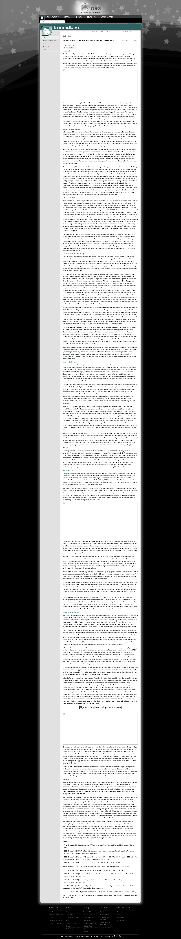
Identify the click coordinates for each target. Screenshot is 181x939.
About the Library (88, 912)
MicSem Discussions (49, 47)
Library (78, 17)
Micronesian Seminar (67, 936)
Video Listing (71, 915)
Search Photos (88, 926)
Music (68, 926)
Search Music (88, 932)
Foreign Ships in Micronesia (105, 923)
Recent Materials (88, 917)
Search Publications (90, 923)
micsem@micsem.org (85, 936)
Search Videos (88, 929)
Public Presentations (49, 50)
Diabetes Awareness (106, 912)
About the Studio (72, 917)
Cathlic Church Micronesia (104, 918)
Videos (68, 912)
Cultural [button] (71, 47)
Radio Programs (71, 929)
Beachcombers (104, 915)
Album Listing (71, 923)
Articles (45, 38)
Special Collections (89, 915)
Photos (68, 920)
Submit (63, 22)
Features (91, 17)
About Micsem (107, 17)
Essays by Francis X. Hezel (106, 928)
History (119, 915)
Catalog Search (87, 920)
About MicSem (123, 908)
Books (45, 44)
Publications (53, 17)
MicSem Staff (121, 917)
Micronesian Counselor (49, 41)
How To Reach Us (122, 920)
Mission (119, 912)
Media (67, 17)
